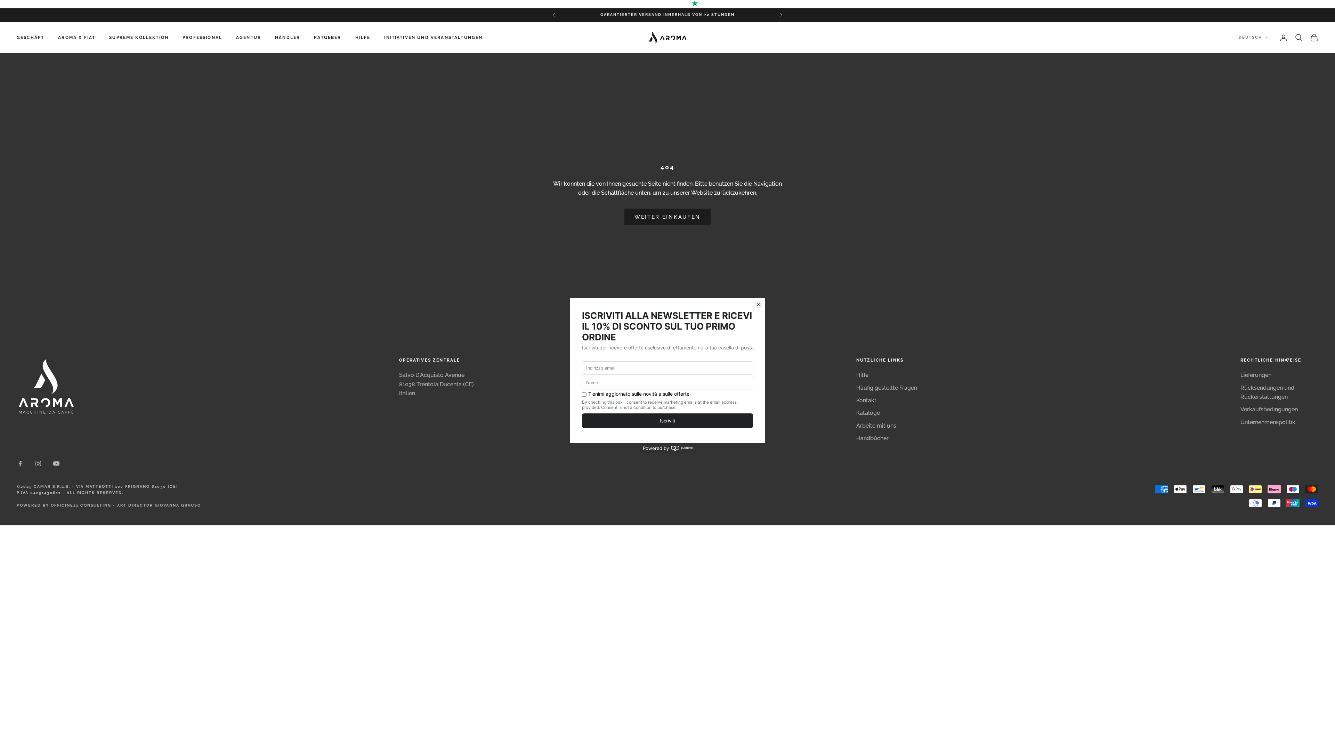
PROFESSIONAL (202, 37)
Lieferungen (1255, 375)
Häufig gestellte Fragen (886, 388)
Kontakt (866, 400)
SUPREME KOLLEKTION (139, 37)
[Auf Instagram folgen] (38, 463)
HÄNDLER (287, 37)
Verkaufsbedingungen (1269, 409)
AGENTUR (248, 37)
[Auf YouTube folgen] (56, 463)
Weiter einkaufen (667, 217)
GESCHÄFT (30, 37)
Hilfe (862, 375)
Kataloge (868, 413)
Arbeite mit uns (876, 425)
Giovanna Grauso (178, 505)
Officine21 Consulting (81, 505)
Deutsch (1250, 37)
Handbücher (872, 438)
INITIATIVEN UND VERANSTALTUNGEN (433, 37)
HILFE (363, 37)
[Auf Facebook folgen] (20, 463)
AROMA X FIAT (76, 37)
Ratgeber (327, 37)
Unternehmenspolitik (1267, 422)
